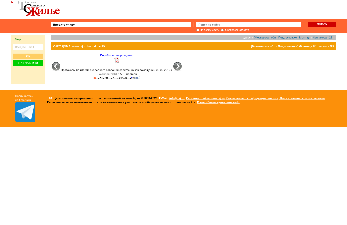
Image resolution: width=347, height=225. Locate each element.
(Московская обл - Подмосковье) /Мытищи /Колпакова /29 (292, 46)
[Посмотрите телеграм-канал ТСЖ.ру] (25, 121)
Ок (28, 56)
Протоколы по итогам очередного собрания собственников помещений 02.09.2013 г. (117, 70)
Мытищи (304, 37)
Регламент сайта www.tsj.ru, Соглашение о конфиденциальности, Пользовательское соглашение (255, 98)
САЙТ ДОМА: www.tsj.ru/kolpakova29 (79, 46)
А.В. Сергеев (128, 74)
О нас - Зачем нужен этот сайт (218, 102)
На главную (28, 62)
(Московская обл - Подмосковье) (275, 37)
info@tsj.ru (177, 98)
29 (330, 37)
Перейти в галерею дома (116, 55)
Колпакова (320, 37)
